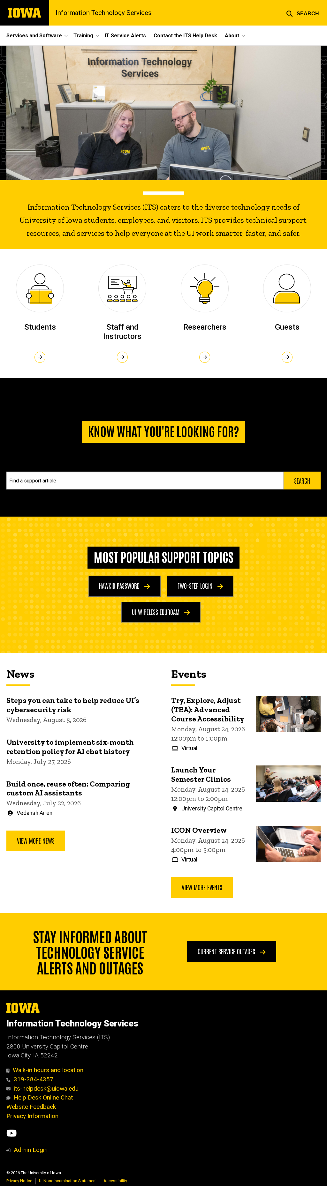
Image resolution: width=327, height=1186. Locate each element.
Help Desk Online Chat (43, 1097)
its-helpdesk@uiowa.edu (46, 1088)
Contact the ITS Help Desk (185, 36)
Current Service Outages (227, 951)
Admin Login (31, 1149)
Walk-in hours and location (48, 1070)
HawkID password (120, 585)
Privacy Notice (19, 1180)
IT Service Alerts (125, 36)
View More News (36, 840)
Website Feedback (31, 1106)
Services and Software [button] (34, 36)
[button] (302, 13)
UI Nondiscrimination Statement (68, 1180)
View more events (202, 887)
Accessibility (115, 1180)
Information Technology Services (104, 13)
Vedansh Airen (34, 813)
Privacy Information (32, 1116)
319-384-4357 (33, 1079)
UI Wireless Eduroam (156, 612)
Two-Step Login (196, 585)
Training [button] (83, 36)
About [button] (232, 36)
